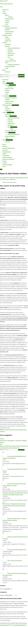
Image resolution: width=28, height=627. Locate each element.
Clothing (7, 20)
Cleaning (7, 29)
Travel (6, 68)
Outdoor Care (8, 33)
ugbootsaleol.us (4, 625)
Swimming (7, 71)
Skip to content (4, 1)
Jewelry (7, 22)
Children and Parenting (13, 64)
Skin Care (10, 17)
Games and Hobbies (10, 66)
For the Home (6, 26)
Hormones (7, 38)
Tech (9, 57)
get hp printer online (8, 429)
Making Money (11, 53)
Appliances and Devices (11, 27)
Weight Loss (8, 40)
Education (10, 49)
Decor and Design (9, 31)
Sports (4, 70)
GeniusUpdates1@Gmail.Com (19, 625)
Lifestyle (5, 42)
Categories (2, 595)
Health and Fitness (7, 35)
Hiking (6, 37)
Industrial (10, 51)
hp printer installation (18, 429)
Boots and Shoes (9, 18)
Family (6, 62)
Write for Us (5, 9)
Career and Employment (14, 48)
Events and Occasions (10, 60)
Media (11, 59)
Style (6, 24)
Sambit (3, 177)
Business (7, 46)
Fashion (4, 13)
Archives (2, 589)
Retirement (10, 55)
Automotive (8, 44)
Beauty (7, 15)
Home (4, 11)
